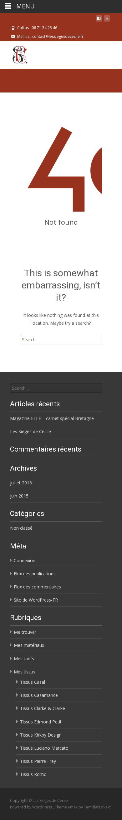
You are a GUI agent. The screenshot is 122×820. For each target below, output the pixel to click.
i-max (73, 807)
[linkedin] (107, 21)
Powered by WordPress (31, 807)
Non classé (21, 528)
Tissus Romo (33, 774)
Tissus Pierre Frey (38, 761)
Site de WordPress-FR (36, 600)
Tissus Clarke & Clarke (42, 708)
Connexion (24, 560)
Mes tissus (24, 672)
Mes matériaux (29, 645)
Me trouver (25, 632)
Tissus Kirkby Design (41, 735)
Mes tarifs (24, 659)
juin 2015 (19, 496)
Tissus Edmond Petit (41, 722)
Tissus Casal (32, 682)
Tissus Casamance (39, 695)
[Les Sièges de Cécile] (14, 53)
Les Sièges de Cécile (30, 431)
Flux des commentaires (37, 587)
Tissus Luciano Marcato (44, 748)
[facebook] (99, 21)
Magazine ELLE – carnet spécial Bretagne (52, 418)
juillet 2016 (21, 483)
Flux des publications (35, 574)
